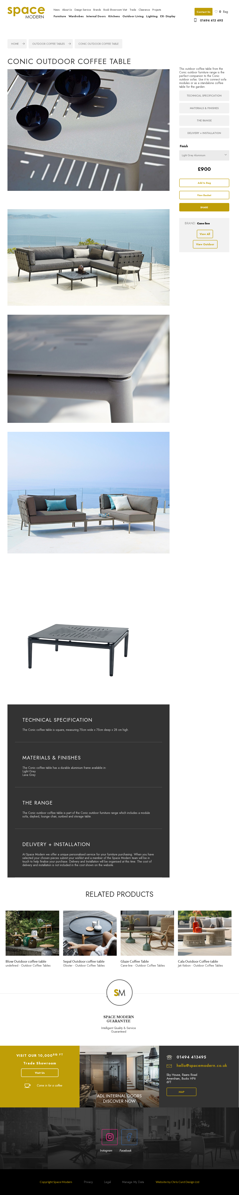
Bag (223, 12)
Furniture (60, 16)
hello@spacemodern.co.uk (202, 1065)
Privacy (88, 1182)
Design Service (83, 10)
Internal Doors (96, 16)
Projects (156, 10)
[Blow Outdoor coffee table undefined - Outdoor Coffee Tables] (32, 933)
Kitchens (114, 16)
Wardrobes (76, 16)
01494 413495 (191, 1057)
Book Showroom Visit (115, 10)
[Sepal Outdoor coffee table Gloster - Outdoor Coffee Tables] (90, 933)
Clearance (144, 10)
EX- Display (167, 16)
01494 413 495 (211, 20)
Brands (97, 10)
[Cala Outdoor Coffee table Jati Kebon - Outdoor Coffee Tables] (205, 933)
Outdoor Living (133, 16)
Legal (107, 1182)
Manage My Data (133, 1182)
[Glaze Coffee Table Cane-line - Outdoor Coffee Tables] (147, 933)
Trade (133, 10)
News (57, 10)
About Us (67, 10)
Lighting (152, 16)
